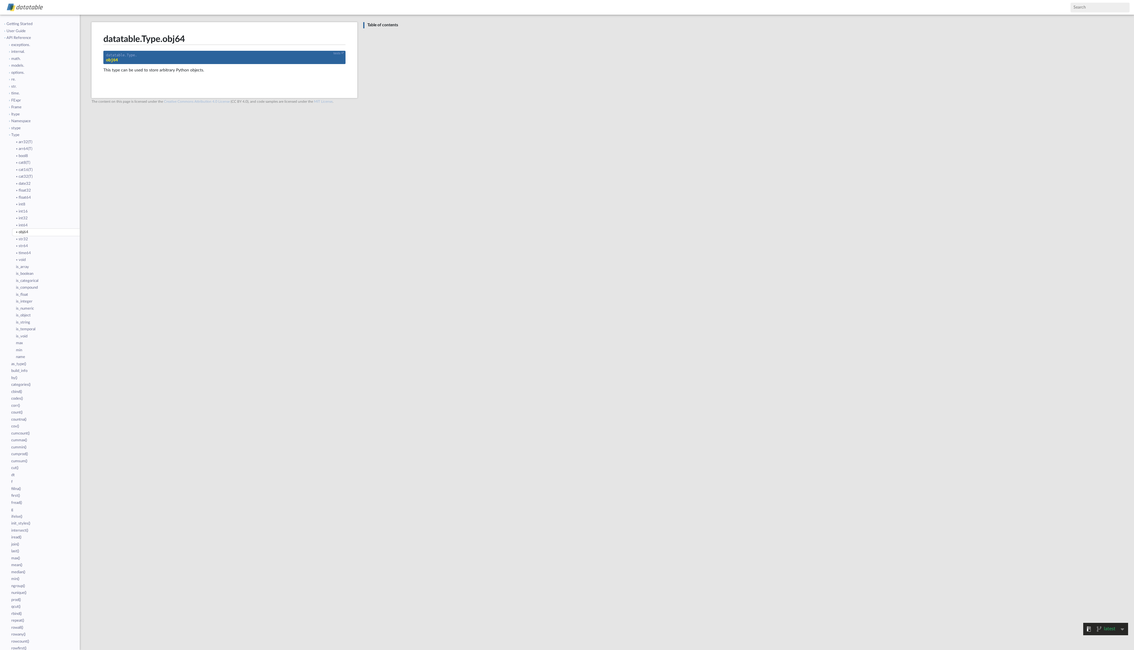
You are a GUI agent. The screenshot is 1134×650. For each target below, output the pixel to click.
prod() (16, 600)
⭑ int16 (22, 211)
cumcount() (20, 433)
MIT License (323, 101)
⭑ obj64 (22, 232)
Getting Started (19, 24)
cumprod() (19, 454)
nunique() (18, 593)
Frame (16, 107)
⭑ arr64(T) (24, 149)
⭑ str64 (22, 246)
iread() (16, 537)
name (20, 357)
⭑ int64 (22, 225)
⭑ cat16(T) (24, 170)
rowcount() (20, 642)
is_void (21, 336)
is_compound (27, 288)
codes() (17, 399)
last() (15, 551)
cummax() (19, 440)
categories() (20, 385)
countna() (18, 420)
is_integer (24, 301)
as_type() (18, 364)
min (19, 350)
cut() (14, 468)
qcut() (15, 607)
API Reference (18, 38)
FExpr (16, 100)
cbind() (16, 392)
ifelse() (16, 517)
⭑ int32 (22, 218)
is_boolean (24, 274)
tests (336, 53)
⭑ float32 (23, 190)
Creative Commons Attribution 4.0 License (197, 101)
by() (14, 378)
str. (14, 87)
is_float (22, 295)
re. (13, 79)
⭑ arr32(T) (24, 142)
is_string (23, 322)
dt (13, 475)
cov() (15, 426)
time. (15, 93)
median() (18, 572)
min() (15, 579)
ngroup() (18, 586)
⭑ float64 (23, 198)
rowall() (17, 628)
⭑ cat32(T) (24, 177)
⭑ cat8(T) (23, 163)
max (19, 343)
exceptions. (20, 45)
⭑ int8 (20, 204)
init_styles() (20, 523)
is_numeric (25, 309)
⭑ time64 (23, 253)
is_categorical (27, 281)
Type (15, 135)
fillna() (16, 489)
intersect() (19, 531)
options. (18, 73)
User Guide (16, 31)
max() (15, 558)
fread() (16, 503)
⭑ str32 (22, 239)
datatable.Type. (121, 55)
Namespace (21, 121)
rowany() (18, 634)
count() (16, 412)
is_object (23, 315)
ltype (15, 114)
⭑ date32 (23, 184)
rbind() (16, 614)
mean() (16, 565)
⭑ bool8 (22, 156)
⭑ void (21, 260)
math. (16, 59)
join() (15, 544)
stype (16, 128)
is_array (22, 267)
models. (17, 66)
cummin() (18, 447)
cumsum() (19, 461)
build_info (19, 371)
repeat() (17, 621)
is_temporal (25, 329)
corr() (15, 406)
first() (15, 496)
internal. (18, 52)
